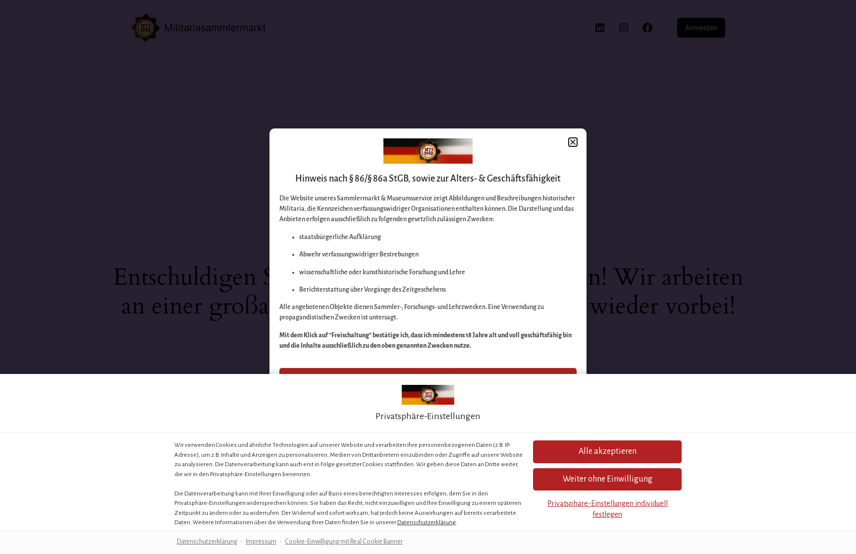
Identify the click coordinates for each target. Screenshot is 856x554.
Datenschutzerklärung (426, 522)
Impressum (261, 541)
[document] (428, 277)
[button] (607, 479)
